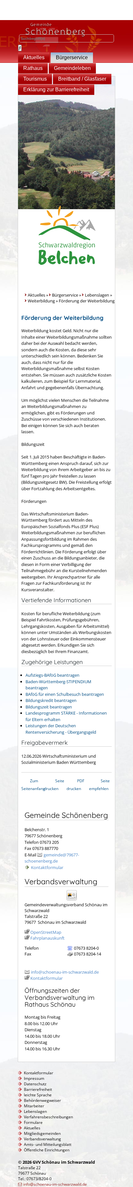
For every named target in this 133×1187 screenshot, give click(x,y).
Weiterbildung (41, 301)
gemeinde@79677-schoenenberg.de (52, 858)
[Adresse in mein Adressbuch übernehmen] (73, 900)
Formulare (33, 1122)
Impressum (34, 1078)
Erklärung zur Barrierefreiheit (56, 89)
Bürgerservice (72, 57)
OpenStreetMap (45, 932)
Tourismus (35, 79)
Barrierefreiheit (38, 1089)
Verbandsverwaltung (42, 1139)
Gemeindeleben (72, 68)
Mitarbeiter (34, 1106)
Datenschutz (35, 1084)
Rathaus (33, 68)
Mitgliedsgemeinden (42, 1133)
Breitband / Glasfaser (82, 79)
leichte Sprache (38, 1095)
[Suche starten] (20, 48)
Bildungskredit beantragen (51, 700)
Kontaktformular (47, 867)
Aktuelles (34, 57)
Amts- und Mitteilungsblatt (47, 1144)
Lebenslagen (97, 295)
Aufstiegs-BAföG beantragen (52, 675)
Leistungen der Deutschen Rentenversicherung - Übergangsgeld (61, 729)
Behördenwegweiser (42, 1100)
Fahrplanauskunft (47, 938)
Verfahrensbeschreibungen (48, 1117)
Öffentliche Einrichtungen (46, 1150)
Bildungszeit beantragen (49, 707)
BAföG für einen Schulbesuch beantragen (65, 694)
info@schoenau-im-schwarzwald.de (65, 972)
